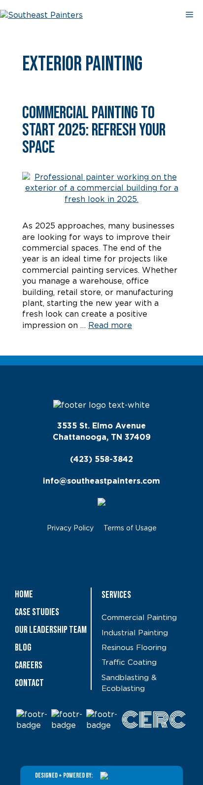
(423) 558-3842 (101, 459)
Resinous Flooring (134, 648)
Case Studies (37, 612)
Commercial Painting (139, 617)
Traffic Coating (129, 662)
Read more (110, 325)
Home (24, 594)
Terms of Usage (130, 528)
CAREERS (28, 665)
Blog (23, 648)
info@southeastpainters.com (101, 481)
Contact (29, 683)
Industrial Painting (135, 633)
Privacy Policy (70, 528)
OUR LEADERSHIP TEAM (51, 630)
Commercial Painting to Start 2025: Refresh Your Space (94, 130)
